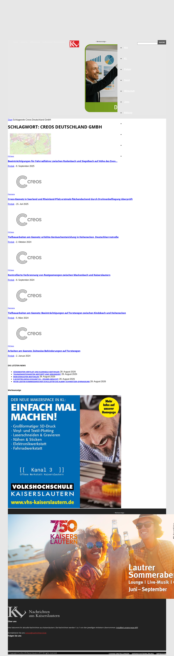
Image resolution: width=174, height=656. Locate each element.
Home (15, 42)
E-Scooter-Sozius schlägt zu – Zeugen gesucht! (36, 379)
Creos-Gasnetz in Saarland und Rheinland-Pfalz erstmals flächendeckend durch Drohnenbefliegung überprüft (70, 199)
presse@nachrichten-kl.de (35, 633)
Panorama (129, 156)
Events (24, 42)
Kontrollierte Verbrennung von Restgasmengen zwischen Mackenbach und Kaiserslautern (59, 274)
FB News (11, 156)
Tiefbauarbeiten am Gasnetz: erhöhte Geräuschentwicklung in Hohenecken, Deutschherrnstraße (63, 237)
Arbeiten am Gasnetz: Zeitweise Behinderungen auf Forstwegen (44, 350)
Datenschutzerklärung (53, 42)
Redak (11, 166)
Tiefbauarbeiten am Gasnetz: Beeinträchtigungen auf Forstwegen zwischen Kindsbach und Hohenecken (67, 312)
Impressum (35, 42)
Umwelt (128, 123)
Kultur (127, 145)
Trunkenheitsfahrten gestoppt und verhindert (37, 374)
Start (10, 120)
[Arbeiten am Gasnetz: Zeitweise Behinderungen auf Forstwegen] (30, 343)
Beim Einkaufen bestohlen (26, 376)
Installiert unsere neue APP (127, 627)
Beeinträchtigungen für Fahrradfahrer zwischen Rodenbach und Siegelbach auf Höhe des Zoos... (62, 161)
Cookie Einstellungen (119, 654)
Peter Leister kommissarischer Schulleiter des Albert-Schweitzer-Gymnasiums (51, 381)
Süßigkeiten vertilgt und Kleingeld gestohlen (36, 372)
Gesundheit (130, 134)
